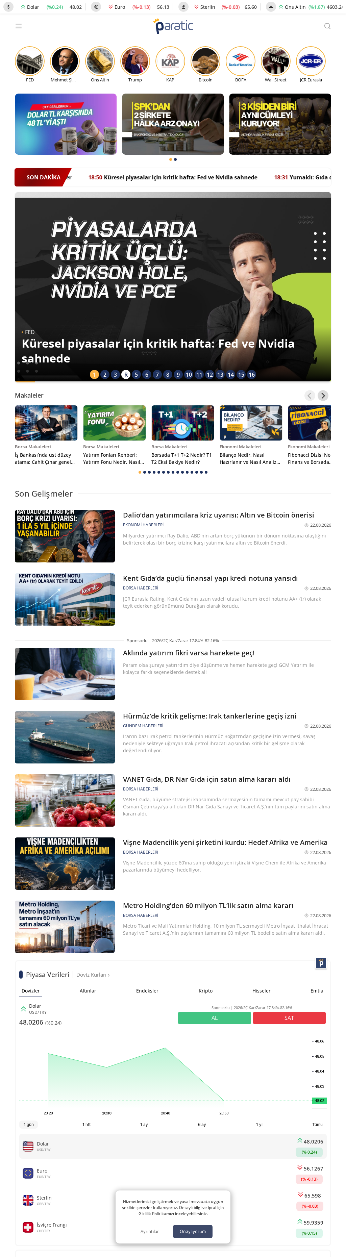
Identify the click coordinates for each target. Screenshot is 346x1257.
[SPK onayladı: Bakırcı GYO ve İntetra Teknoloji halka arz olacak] (173, 124)
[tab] (170, 159)
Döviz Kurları (92, 974)
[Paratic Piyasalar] (321, 963)
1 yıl (260, 1124)
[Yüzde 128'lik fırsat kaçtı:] (280, 124)
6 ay (202, 1124)
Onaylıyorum (193, 1231)
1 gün (29, 1124)
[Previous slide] (309, 395)
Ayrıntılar (150, 1231)
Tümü (317, 1124)
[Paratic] (173, 27)
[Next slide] (323, 395)
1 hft (86, 1124)
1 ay (144, 1124)
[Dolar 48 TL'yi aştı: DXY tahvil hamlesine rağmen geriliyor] (66, 124)
